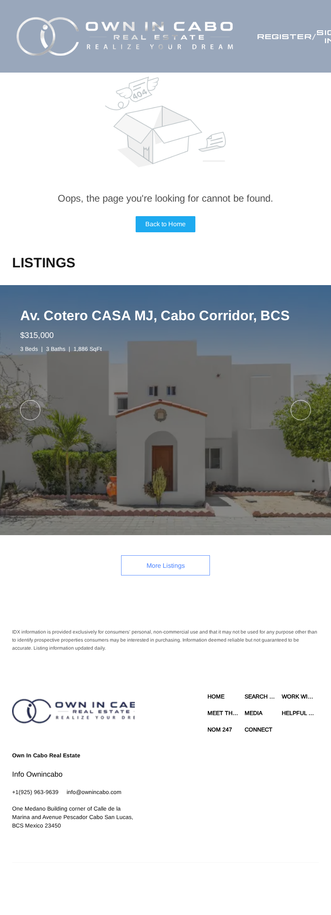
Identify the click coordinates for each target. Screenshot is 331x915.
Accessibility (152, 891)
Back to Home (165, 224)
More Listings (166, 565)
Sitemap (126, 891)
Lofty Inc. (49, 883)
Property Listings (293, 883)
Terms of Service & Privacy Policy (153, 883)
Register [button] (284, 36)
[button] (125, 36)
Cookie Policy (209, 883)
